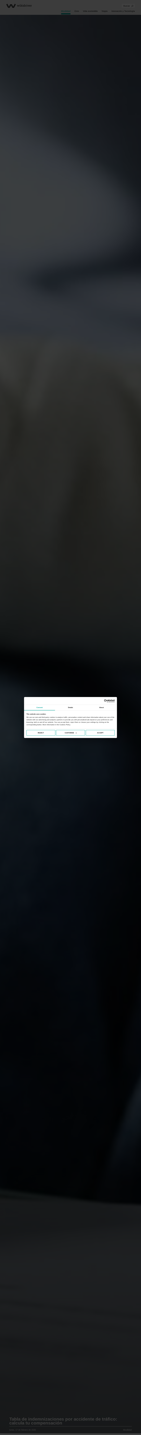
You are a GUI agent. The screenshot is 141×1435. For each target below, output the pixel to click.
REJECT (41, 733)
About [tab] (101, 707)
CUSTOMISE (69, 733)
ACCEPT (100, 733)
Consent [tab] (39, 707)
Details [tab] (70, 707)
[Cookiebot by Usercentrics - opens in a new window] (106, 700)
